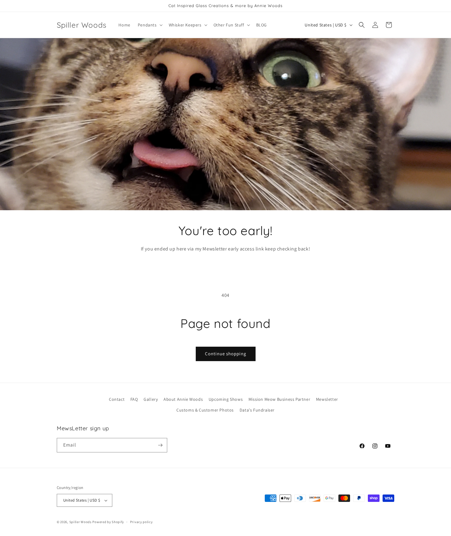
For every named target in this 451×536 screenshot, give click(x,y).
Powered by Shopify (108, 522)
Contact (117, 399)
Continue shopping (225, 354)
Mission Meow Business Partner (279, 399)
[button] (149, 24)
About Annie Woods (183, 399)
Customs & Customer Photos (205, 410)
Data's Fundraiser (257, 410)
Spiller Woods (80, 522)
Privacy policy (141, 522)
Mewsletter (327, 399)
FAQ (134, 399)
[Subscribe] (160, 445)
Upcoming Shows (226, 399)
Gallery (151, 399)
